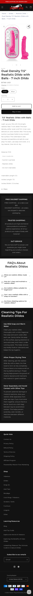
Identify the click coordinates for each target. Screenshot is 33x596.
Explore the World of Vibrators (14, 534)
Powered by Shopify (22, 592)
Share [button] (5, 189)
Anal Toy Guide (9, 530)
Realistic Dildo (21, 13)
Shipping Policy (9, 456)
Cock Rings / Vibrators (11, 497)
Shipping (3, 85)
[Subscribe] (27, 560)
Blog (5, 526)
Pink (5, 91)
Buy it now (16, 112)
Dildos (11, 13)
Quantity (4, 95)
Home (4, 13)
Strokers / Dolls (9, 502)
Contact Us (7, 439)
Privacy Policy (8, 443)
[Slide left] (12, 65)
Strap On (7, 485)
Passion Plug (12, 592)
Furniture (7, 506)
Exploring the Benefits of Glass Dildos (14, 540)
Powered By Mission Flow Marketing (16, 464)
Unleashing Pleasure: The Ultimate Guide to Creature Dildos (16, 547)
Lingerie (6, 510)
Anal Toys (7, 489)
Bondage (7, 493)
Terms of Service (9, 452)
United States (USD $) (15, 579)
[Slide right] (21, 65)
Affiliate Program (10, 460)
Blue (13, 91)
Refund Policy (8, 448)
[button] (2, 7)
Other (6, 514)
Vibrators (7, 476)
